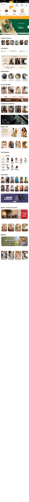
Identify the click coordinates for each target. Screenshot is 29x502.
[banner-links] (14, 67)
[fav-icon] (17, 4)
